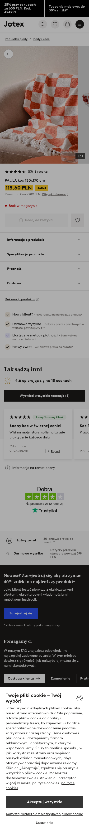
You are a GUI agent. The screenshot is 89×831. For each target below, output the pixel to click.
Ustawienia (44, 823)
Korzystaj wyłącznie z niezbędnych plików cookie (44, 814)
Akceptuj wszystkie (44, 802)
